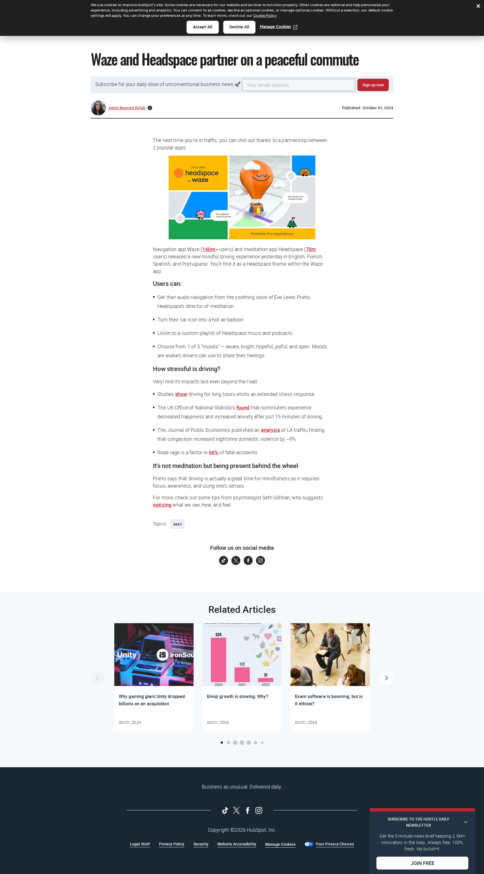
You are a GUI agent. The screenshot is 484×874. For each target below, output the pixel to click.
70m (311, 249)
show (181, 394)
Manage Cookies (275, 26)
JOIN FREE (422, 863)
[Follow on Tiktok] (223, 560)
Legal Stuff (140, 844)
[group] (154, 678)
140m (208, 249)
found (243, 407)
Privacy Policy (172, 844)
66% (213, 452)
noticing (162, 504)
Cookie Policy (264, 15)
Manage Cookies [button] (280, 844)
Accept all (202, 27)
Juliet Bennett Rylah (126, 107)
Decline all (239, 27)
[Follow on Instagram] (260, 560)
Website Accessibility (236, 844)
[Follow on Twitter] (235, 560)
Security (201, 844)
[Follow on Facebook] (248, 560)
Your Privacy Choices (335, 844)
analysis (270, 429)
